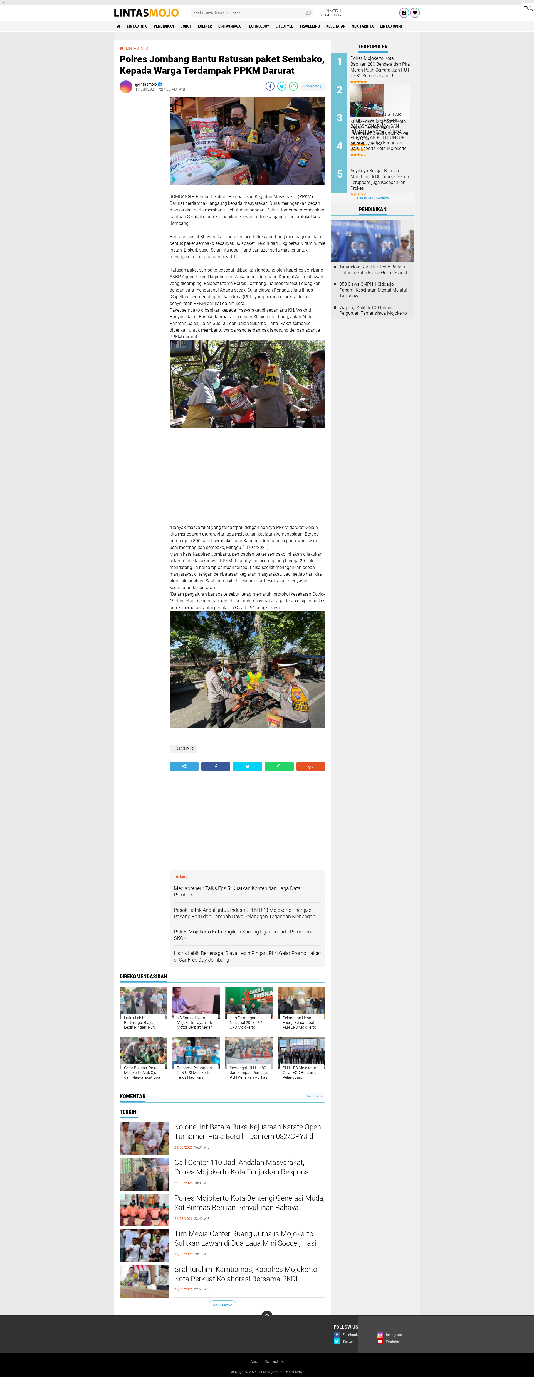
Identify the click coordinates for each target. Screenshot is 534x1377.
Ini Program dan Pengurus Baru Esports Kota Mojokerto (378, 145)
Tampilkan (313, 1096)
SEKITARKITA (363, 26)
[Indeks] (404, 12)
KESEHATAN (336, 26)
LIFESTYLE (284, 26)
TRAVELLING (310, 26)
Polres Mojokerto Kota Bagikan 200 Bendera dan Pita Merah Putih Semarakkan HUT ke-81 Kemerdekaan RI (380, 67)
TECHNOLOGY (258, 26)
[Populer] (415, 12)
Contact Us (274, 1361)
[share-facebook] (270, 86)
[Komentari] (310, 766)
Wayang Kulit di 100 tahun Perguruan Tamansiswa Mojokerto (373, 310)
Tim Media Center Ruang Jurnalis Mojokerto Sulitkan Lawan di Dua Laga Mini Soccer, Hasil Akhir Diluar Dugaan (246, 1243)
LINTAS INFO (137, 26)
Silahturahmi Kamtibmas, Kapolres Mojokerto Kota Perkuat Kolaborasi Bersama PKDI (245, 1274)
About (255, 1361)
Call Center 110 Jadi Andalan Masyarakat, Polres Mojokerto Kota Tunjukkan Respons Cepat (241, 1172)
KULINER (205, 26)
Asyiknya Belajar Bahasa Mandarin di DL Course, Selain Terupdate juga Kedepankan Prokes (379, 179)
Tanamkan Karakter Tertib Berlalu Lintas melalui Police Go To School (373, 269)
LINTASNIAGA (229, 26)
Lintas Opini (391, 26)
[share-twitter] (281, 86)
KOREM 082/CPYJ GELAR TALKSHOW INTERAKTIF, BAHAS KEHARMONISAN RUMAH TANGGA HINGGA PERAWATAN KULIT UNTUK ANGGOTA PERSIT (377, 129)
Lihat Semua (222, 1305)
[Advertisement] (142, 180)
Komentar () (313, 86)
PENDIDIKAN (164, 26)
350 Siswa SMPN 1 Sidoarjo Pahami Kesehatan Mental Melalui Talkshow (373, 290)
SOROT (186, 26)
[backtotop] (267, 1316)
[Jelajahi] (527, 8)
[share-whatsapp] (293, 86)
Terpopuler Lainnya (373, 198)
